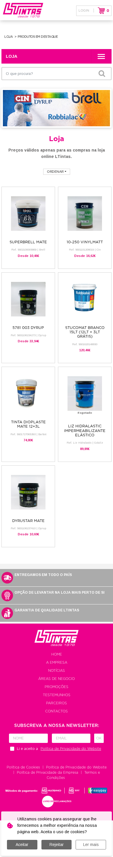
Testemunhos (56, 695)
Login (84, 10)
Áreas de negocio (56, 678)
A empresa (56, 662)
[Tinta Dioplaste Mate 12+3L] (28, 393)
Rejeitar (57, 844)
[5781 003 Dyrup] (28, 299)
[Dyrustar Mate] (28, 492)
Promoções (56, 687)
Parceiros (56, 703)
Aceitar (22, 844)
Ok (99, 738)
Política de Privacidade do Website (76, 767)
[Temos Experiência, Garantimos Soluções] (21, 10)
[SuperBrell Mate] (28, 213)
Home (56, 654)
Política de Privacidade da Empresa (47, 772)
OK (102, 73)
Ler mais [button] (91, 844)
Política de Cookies (23, 767)
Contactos (56, 711)
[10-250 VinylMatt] (85, 213)
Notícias (56, 670)
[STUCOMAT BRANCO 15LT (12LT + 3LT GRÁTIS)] (85, 299)
